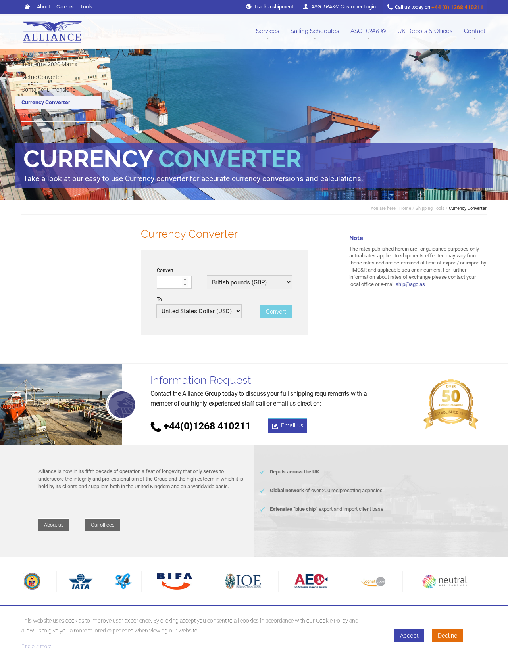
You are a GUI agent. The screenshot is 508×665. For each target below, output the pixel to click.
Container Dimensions (48, 89)
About (43, 7)
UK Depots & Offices (424, 30)
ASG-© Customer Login (343, 7)
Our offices (102, 525)
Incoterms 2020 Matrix (49, 64)
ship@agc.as (410, 284)
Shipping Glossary (43, 115)
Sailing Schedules (315, 30)
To (159, 299)
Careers (65, 7)
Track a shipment (273, 7)
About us (54, 525)
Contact (474, 30)
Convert (165, 270)
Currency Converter (45, 102)
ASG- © (368, 30)
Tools (86, 7)
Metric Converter (41, 77)
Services (267, 30)
